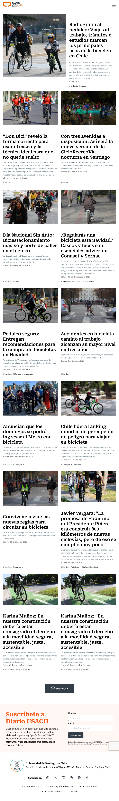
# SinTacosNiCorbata (89, 567)
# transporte (27, 374)
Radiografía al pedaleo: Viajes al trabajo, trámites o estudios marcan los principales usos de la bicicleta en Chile (91, 40)
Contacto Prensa (88, 786)
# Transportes (18, 464)
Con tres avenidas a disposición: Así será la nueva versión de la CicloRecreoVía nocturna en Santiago (87, 146)
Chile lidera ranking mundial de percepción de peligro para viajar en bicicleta (87, 434)
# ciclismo (75, 567)
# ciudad (82, 86)
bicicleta (62, 688)
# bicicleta (73, 86)
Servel (73, 791)
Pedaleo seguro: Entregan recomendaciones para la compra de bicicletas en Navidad (29, 344)
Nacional (8, 130)
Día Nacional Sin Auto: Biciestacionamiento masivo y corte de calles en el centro (30, 242)
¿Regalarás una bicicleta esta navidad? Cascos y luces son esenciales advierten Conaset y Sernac (87, 245)
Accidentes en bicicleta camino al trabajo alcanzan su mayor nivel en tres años (88, 341)
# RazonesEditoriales (11, 669)
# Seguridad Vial (67, 281)
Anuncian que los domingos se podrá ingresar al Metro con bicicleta (27, 434)
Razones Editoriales (14, 609)
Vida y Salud (76, 15)
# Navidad (89, 281)
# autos (6, 281)
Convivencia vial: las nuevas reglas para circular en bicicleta (26, 521)
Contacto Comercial (52, 791)
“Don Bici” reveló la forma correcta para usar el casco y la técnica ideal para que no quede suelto (28, 146)
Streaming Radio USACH (60, 786)
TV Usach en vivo (31, 786)
